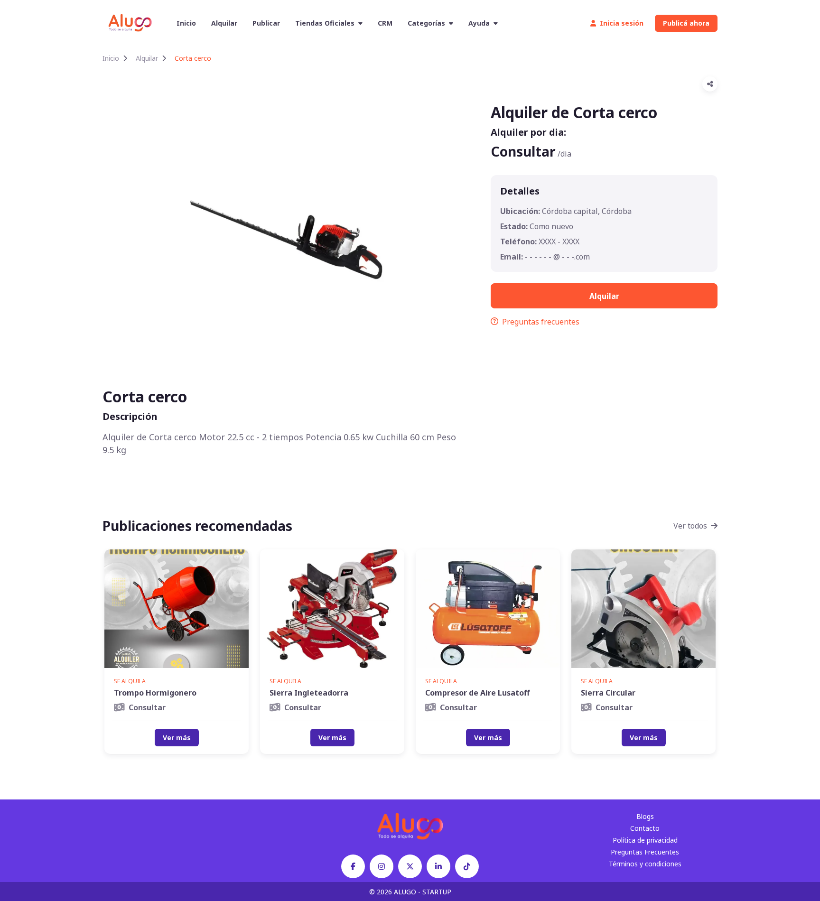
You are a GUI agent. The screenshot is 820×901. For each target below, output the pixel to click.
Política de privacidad (645, 840)
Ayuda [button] (479, 23)
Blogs (645, 816)
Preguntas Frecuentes (645, 851)
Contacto (645, 828)
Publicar (266, 23)
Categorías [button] (426, 23)
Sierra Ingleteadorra (309, 692)
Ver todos (690, 525)
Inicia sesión (621, 23)
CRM (385, 23)
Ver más (177, 737)
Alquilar (224, 23)
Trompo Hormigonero (155, 692)
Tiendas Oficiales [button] (324, 23)
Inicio (186, 23)
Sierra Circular (608, 692)
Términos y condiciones (645, 863)
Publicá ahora (686, 23)
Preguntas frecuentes (540, 321)
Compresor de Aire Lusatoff (477, 692)
